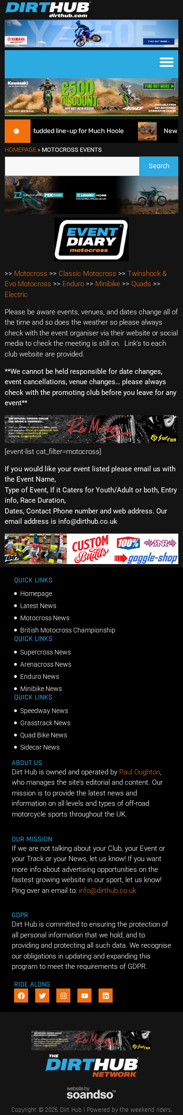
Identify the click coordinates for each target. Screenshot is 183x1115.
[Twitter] (42, 996)
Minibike (107, 284)
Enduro (73, 284)
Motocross (30, 273)
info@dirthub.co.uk (107, 890)
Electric (16, 294)
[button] (166, 62)
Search (163, 163)
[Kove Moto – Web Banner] (91, 212)
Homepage (20, 149)
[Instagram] (63, 996)
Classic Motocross (87, 273)
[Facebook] (21, 996)
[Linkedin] (106, 996)
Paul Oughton (139, 772)
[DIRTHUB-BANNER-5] (91, 562)
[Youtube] (84, 996)
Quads (141, 284)
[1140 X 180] (91, 45)
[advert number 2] (91, 441)
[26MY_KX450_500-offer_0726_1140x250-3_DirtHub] (91, 114)
